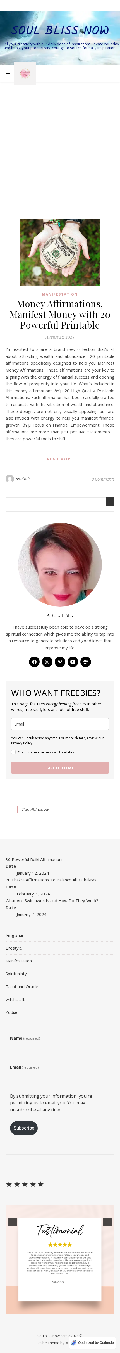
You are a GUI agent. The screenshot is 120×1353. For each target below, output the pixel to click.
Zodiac (12, 1012)
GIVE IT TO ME (60, 768)
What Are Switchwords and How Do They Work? (52, 900)
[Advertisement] (60, 156)
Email (24, 1067)
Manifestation (60, 294)
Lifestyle (14, 948)
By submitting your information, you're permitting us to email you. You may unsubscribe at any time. (51, 1103)
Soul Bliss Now (60, 31)
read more (60, 459)
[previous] (12, 1222)
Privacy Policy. (22, 743)
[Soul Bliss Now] (25, 73)
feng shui (14, 935)
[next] (107, 1222)
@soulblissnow (35, 809)
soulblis (23, 478)
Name (25, 1038)
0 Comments (103, 479)
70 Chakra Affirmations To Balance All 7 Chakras (51, 880)
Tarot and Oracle (22, 986)
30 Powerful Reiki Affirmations (35, 859)
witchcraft (15, 999)
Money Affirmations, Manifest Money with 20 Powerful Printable (60, 314)
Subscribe (23, 1128)
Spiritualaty (16, 973)
